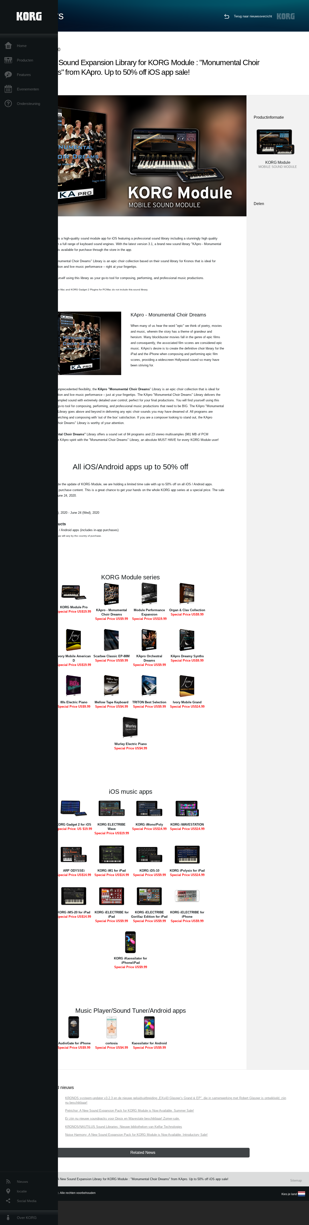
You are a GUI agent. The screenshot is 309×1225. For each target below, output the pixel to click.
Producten (25, 60)
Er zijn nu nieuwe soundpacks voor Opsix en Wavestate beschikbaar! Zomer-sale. (122, 1118)
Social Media (26, 1201)
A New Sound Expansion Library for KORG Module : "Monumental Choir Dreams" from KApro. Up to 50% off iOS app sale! (142, 1179)
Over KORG (27, 1218)
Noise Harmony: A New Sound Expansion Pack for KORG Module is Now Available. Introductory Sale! (136, 1134)
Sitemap (296, 1180)
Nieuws (22, 1182)
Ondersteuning (28, 104)
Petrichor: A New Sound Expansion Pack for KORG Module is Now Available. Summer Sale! (129, 1110)
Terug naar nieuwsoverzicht (253, 16)
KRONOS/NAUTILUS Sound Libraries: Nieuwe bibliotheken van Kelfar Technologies (123, 1127)
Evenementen (28, 89)
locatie (22, 1191)
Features (24, 75)
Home (22, 46)
